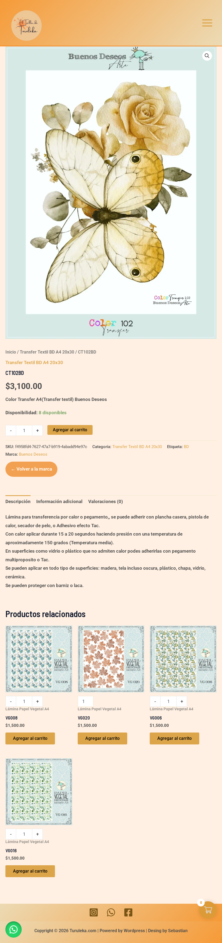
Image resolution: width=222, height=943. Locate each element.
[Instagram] (93, 912)
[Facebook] (128, 912)
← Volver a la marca (31, 469)
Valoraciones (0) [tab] (105, 501)
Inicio (10, 352)
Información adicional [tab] (59, 501)
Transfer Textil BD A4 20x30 (47, 352)
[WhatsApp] (111, 912)
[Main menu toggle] (207, 23)
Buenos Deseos (33, 454)
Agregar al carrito (70, 429)
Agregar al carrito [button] (30, 738)
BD (186, 446)
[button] (207, 56)
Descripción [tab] (18, 501)
